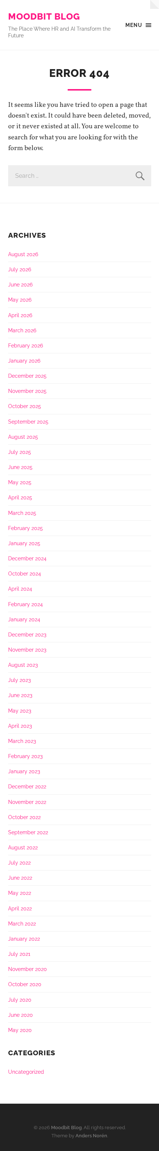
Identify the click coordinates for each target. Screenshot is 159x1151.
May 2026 (19, 299)
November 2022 (27, 802)
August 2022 (23, 847)
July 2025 (19, 452)
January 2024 (24, 619)
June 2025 (20, 467)
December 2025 (27, 376)
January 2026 (24, 360)
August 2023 (23, 665)
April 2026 (20, 315)
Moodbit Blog (44, 16)
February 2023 (25, 756)
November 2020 (27, 969)
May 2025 (19, 482)
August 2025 (23, 437)
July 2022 (19, 862)
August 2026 (23, 254)
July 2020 (19, 999)
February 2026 (25, 345)
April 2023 (20, 726)
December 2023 (27, 634)
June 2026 (20, 284)
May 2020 (20, 1030)
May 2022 (19, 893)
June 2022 (20, 878)
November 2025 (27, 391)
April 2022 (20, 908)
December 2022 (27, 786)
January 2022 (24, 939)
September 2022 (28, 832)
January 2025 (24, 543)
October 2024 (24, 573)
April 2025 (20, 497)
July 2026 (19, 269)
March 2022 (22, 923)
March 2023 (22, 741)
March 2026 (22, 330)
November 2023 (27, 649)
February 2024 (25, 604)
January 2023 (24, 771)
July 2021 (19, 954)
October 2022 (24, 817)
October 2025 (24, 406)
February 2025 (25, 528)
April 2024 (20, 588)
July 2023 (19, 680)
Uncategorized (26, 1072)
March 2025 (22, 513)
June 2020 (20, 1015)
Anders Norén (91, 1135)
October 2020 (24, 984)
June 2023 (20, 695)
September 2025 (28, 421)
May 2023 (19, 710)
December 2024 (27, 558)
